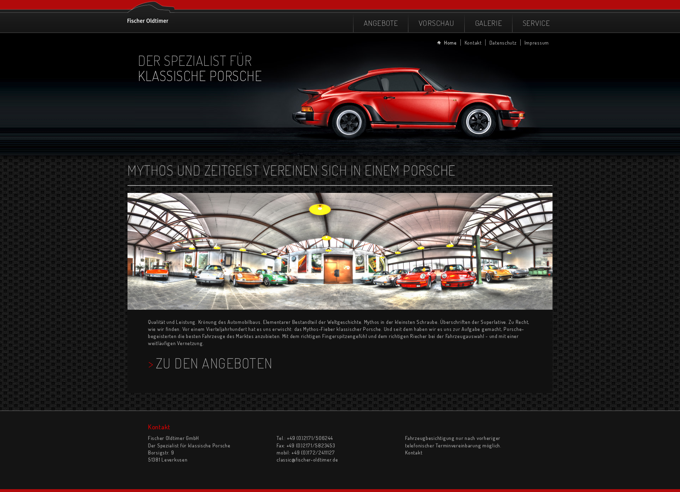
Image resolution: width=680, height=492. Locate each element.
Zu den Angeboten (214, 363)
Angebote (381, 23)
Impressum (537, 42)
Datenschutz (503, 42)
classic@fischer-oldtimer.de (307, 459)
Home (450, 42)
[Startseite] (151, 11)
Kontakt (473, 42)
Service (536, 23)
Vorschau (436, 23)
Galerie (488, 23)
